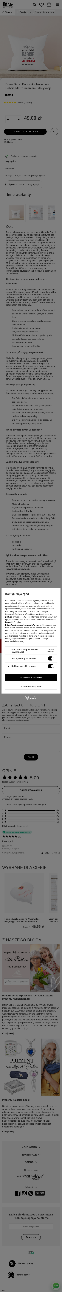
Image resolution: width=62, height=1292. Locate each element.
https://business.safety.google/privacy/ (23, 625)
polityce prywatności (14, 617)
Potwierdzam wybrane (31, 686)
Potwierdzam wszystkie (31, 677)
